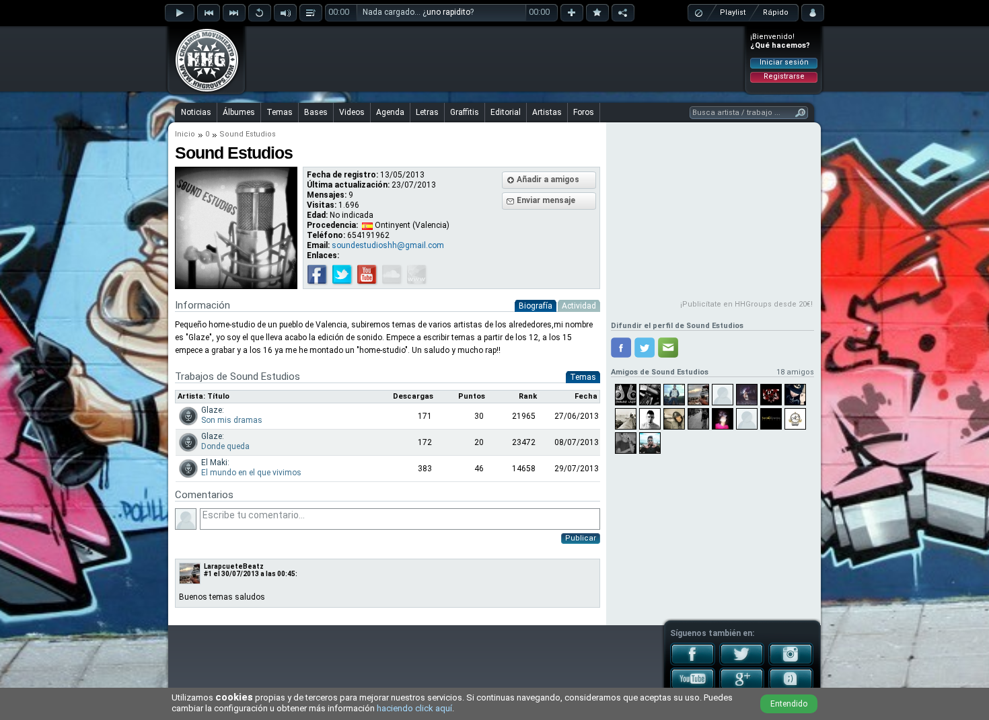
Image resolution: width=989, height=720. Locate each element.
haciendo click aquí (414, 708)
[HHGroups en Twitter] (741, 663)
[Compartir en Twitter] (644, 347)
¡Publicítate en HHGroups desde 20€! (746, 304)
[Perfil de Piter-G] (650, 419)
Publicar (580, 538)
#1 (208, 573)
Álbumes (239, 112)
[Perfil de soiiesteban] (650, 395)
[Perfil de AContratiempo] (795, 419)
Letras (427, 112)
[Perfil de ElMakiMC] (674, 395)
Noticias (196, 112)
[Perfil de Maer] (747, 419)
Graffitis (464, 112)
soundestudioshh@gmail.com (388, 245)
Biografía (535, 306)
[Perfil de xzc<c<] (722, 395)
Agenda (390, 112)
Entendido (788, 704)
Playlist (732, 12)
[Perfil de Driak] (698, 419)
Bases (316, 112)
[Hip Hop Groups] (202, 90)
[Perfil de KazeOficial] (771, 395)
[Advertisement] (495, 58)
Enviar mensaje (546, 200)
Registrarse (784, 76)
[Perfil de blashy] (626, 443)
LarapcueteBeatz (234, 566)
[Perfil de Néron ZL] (795, 395)
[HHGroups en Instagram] (790, 663)
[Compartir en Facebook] (621, 347)
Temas (279, 112)
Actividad (579, 306)
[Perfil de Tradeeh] (722, 419)
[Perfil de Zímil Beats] (698, 395)
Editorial (505, 112)
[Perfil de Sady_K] (747, 395)
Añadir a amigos (548, 179)
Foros (583, 112)
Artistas (547, 112)
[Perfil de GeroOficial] (674, 419)
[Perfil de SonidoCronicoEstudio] (771, 419)
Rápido (776, 12)
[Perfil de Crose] (650, 443)
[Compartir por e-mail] (668, 347)
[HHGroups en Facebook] (692, 663)
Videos (352, 112)
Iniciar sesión (784, 62)
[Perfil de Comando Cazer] (626, 395)
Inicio (185, 134)
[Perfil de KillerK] (626, 419)
